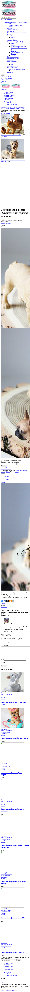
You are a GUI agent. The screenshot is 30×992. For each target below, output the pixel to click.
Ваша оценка (5, 642)
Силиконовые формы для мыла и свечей (15, 22)
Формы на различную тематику (16, 69)
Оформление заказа (12, 104)
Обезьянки (10, 60)
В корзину (3, 465)
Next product (4, 138)
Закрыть (3, 699)
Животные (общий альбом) (15, 42)
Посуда (13, 37)
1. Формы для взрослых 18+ (15, 25)
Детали (6, 477)
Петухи (13, 64)
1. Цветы (9, 26)
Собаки (13, 55)
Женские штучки (12, 40)
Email (3, 662)
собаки (16, 472)
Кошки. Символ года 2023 (18, 46)
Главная (3, 107)
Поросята (13, 54)
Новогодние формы (13, 58)
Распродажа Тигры (12, 66)
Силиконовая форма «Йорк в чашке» (14, 738)
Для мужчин (10, 31)
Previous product (5, 113)
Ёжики (13, 45)
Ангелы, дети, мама (13, 29)
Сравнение (4, 467)
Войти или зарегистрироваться (9, 990)
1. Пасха (9, 23)
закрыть (3, 982)
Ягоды (12, 39)
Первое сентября (12, 61)
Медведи (13, 51)
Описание (7, 476)
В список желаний (6, 469)
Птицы (9, 63)
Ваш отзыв (4, 645)
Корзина (9, 102)
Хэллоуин (10, 72)
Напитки (13, 35)
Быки (12, 43)
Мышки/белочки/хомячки (18, 52)
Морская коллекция (12, 57)
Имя (2, 659)
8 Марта (9, 28)
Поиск (2, 75)
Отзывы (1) (7, 479)
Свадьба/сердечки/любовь (14, 67)
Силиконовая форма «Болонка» (12, 952)
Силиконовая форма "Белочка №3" (11, 135)
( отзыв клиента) (6, 223)
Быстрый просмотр (6, 694)
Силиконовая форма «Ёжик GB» (13, 918)
